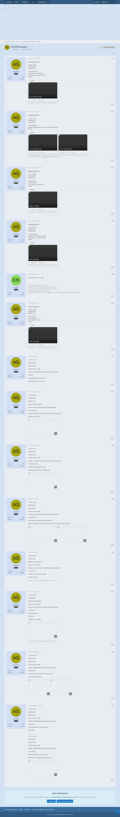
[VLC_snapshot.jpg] (42, 630)
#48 (113, 392)
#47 (113, 356)
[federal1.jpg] (72, 534)
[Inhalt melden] (112, 105)
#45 (113, 274)
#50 (113, 499)
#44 (113, 221)
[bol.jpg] (42, 480)
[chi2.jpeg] (61, 687)
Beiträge (10, 77)
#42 (113, 111)
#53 (113, 652)
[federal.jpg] (42, 534)
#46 (113, 303)
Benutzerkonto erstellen (65, 801)
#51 (113, 552)
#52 (113, 591)
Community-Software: (60, 814)
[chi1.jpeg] (39, 687)
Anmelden (96, 2)
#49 (113, 445)
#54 (113, 705)
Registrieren (105, 2)
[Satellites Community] (60, 22)
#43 (113, 167)
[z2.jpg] (42, 427)
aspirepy (44, 156)
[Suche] (113, 2)
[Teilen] (114, 53)
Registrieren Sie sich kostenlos (63, 797)
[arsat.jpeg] (42, 768)
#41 (113, 58)
